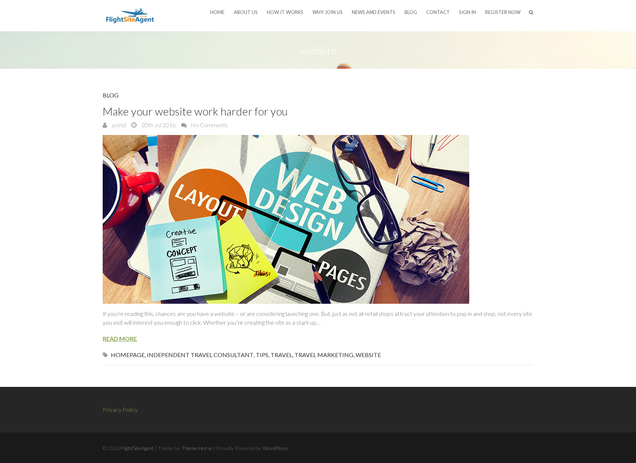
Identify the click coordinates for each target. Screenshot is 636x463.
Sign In (467, 12)
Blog (410, 12)
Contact (438, 12)
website (368, 354)
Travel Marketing (323, 354)
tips (262, 354)
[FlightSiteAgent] (130, 15)
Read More (120, 338)
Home (217, 12)
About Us (246, 12)
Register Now (502, 12)
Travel (281, 354)
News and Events (373, 12)
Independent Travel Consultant (200, 354)
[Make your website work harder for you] (318, 219)
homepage (128, 354)
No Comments (209, 124)
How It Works (285, 12)
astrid (118, 124)
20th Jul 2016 (158, 124)
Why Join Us (327, 12)
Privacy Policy (120, 409)
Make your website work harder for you (195, 111)
